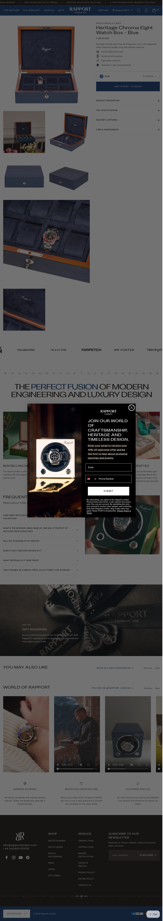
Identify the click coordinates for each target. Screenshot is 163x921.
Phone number (91, 472)
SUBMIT (107, 491)
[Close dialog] (130, 407)
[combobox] (90, 479)
